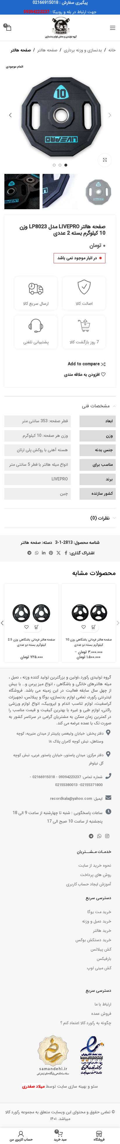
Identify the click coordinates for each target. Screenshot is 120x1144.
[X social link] (58, 553)
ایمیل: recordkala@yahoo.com (76, 799)
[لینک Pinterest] (51, 553)
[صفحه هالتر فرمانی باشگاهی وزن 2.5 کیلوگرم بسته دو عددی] (31, 611)
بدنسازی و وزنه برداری (83, 50)
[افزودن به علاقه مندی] (83, 627)
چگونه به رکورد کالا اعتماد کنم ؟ (85, 1023)
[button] (110, 115)
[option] (65, 165)
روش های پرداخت (95, 875)
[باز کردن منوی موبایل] (113, 28)
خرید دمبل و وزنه (96, 921)
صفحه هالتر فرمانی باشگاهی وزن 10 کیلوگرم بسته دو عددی (89, 642)
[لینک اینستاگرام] (107, 836)
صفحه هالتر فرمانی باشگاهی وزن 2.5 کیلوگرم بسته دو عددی (31, 642)
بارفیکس (104, 959)
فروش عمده (101, 1013)
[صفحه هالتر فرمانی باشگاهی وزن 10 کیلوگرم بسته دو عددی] (88, 611)
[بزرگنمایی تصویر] (104, 160)
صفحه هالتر (47, 50)
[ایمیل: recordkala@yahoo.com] (108, 798)
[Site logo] (60, 27)
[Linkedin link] (43, 553)
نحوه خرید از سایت (94, 865)
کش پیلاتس (101, 949)
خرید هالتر (102, 930)
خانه (112, 50)
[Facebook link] (65, 553)
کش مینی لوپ (99, 968)
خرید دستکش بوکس (93, 940)
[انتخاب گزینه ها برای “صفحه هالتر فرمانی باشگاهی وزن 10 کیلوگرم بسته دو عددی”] (94, 627)
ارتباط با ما (103, 1004)
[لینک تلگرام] (29, 553)
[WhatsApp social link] (36, 553)
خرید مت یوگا (99, 912)
